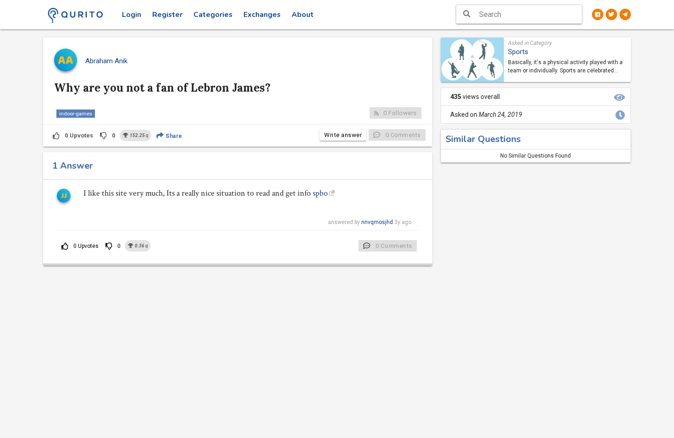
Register (167, 15)
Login (131, 15)
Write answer (343, 134)
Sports (518, 52)
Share (173, 136)
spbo (320, 193)
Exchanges (262, 15)
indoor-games (75, 113)
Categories (212, 15)
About (303, 15)
